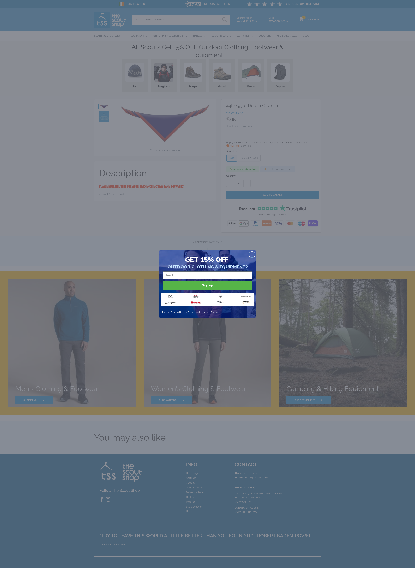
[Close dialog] (252, 254)
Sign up (207, 285)
